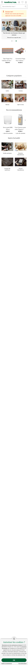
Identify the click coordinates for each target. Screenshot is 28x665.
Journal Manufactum (20, 169)
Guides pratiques (7, 153)
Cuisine (21, 91)
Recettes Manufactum (20, 153)
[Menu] (2, 2)
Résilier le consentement (6, 663)
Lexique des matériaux (7, 169)
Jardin (7, 91)
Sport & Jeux (20, 104)
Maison (7, 104)
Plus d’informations (22, 663)
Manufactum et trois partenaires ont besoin (12, 645)
